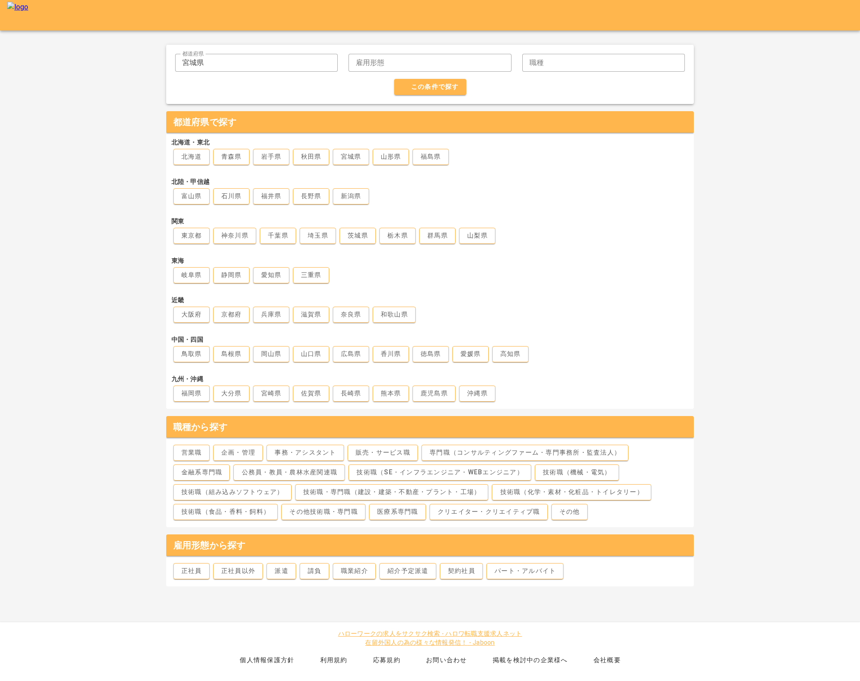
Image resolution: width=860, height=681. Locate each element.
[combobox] (256, 63)
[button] (312, 62)
